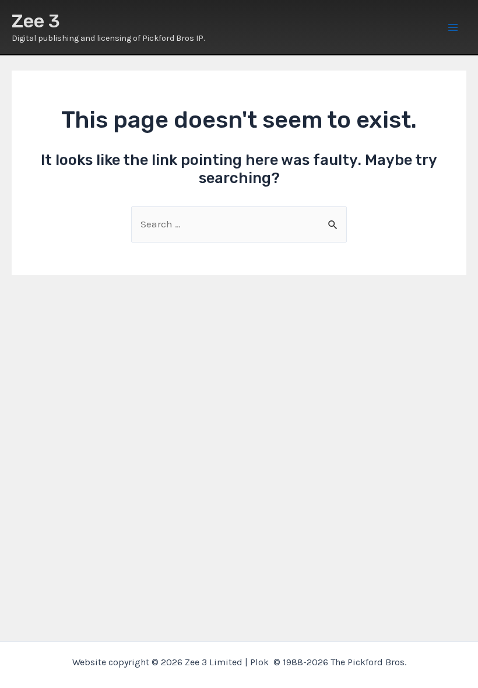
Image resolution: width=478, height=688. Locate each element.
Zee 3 (36, 21)
